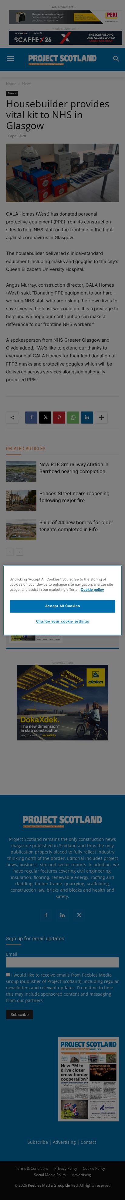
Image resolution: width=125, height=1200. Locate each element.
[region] (62, 600)
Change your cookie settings (62, 621)
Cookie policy (92, 589)
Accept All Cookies (62, 606)
